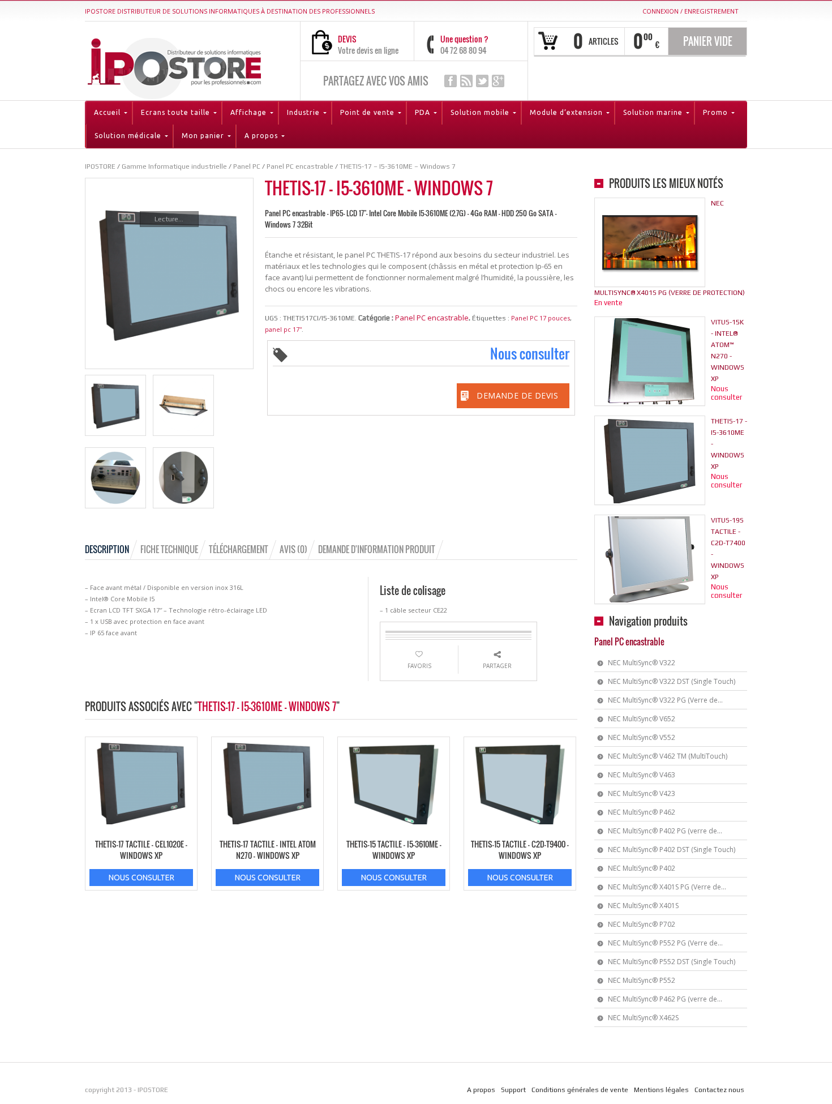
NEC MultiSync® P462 (641, 812)
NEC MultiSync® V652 (641, 719)
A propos (481, 1090)
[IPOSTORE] (174, 66)
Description (107, 549)
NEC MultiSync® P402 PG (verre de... (665, 831)
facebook (450, 81)
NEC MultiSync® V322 (641, 662)
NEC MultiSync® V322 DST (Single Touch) (671, 681)
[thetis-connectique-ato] (115, 477)
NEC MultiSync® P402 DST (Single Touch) (671, 849)
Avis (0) (293, 549)
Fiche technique (169, 549)
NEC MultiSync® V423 (641, 793)
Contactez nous (719, 1090)
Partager (497, 666)
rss (466, 81)
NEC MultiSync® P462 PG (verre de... (665, 999)
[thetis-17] (115, 405)
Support (513, 1090)
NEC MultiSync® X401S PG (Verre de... (667, 887)
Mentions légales (661, 1090)
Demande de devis (517, 395)
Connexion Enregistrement (690, 11)
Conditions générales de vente (579, 1090)
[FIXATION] (183, 405)
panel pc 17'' (283, 329)
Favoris (419, 666)
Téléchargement (238, 549)
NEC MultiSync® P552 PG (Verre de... (665, 943)
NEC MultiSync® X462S (643, 1017)
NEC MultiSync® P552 (641, 980)
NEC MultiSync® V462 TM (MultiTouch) (667, 756)
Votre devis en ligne (368, 50)
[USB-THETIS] (183, 477)
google (498, 81)
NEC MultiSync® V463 (641, 775)
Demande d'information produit (376, 549)
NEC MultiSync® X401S (643, 905)
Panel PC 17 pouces (540, 318)
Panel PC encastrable (432, 318)
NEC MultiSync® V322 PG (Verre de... (665, 700)
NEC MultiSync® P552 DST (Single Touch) (671, 961)
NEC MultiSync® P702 (641, 924)
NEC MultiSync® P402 (641, 868)
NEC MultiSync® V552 (641, 737)
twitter (482, 81)
